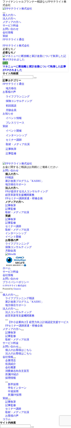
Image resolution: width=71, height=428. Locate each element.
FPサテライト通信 (13, 83)
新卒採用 (13, 384)
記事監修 (11, 153)
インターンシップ (16, 135)
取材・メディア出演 (18, 144)
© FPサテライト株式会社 (14, 285)
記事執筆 (11, 148)
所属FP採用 (14, 394)
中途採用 (13, 391)
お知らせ (8, 113)
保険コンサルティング (19, 101)
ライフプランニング (18, 96)
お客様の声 (9, 91)
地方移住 (11, 88)
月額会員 (11, 110)
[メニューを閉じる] (1, 292)
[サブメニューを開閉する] (17, 295)
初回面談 (11, 105)
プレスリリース (15, 122)
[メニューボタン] (4, 12)
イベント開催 (14, 130)
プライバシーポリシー (16, 282)
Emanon (17, 288)
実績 (5, 126)
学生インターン (17, 387)
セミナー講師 (14, 139)
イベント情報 (14, 118)
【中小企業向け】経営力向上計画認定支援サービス (38, 322)
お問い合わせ (10, 170)
